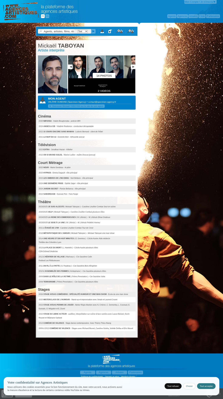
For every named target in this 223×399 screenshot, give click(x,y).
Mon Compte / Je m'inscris (199, 2)
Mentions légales (128, 376)
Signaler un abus (112, 376)
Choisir (189, 386)
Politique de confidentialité (92, 376)
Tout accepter (206, 386)
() (77, 102)
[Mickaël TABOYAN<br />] (52, 93)
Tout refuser (173, 386)
